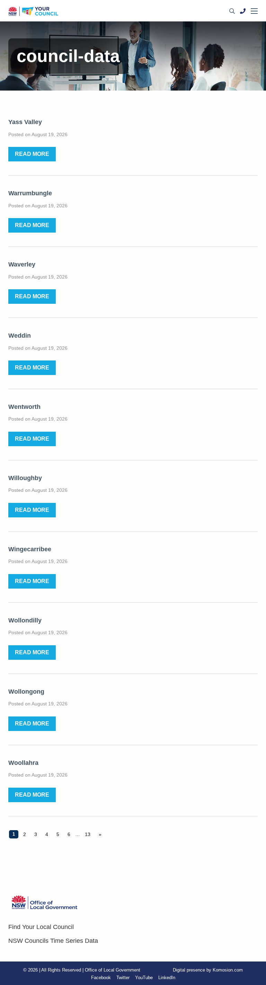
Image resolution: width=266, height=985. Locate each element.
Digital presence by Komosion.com (208, 970)
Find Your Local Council (41, 926)
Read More (32, 154)
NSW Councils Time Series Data (53, 940)
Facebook (101, 977)
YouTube (144, 977)
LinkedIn (166, 977)
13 (87, 834)
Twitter (123, 977)
